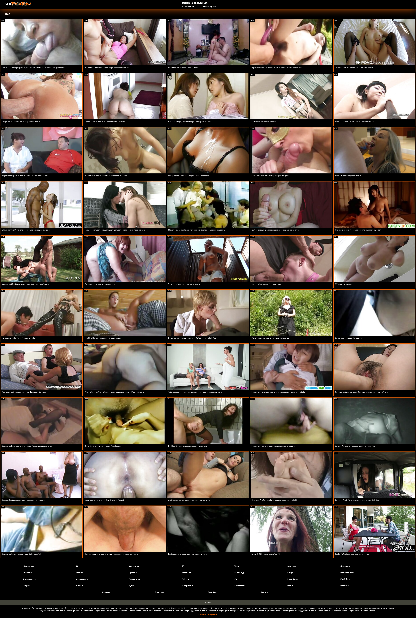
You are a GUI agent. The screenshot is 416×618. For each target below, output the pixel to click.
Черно (290, 585)
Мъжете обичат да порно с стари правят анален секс (107, 67)
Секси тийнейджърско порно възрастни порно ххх (23, 500)
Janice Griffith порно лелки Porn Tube (267, 554)
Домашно (345, 566)
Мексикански (347, 572)
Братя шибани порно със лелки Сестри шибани (105, 122)
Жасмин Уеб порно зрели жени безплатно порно (106, 176)
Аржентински (29, 579)
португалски (82, 579)
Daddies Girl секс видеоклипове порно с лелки (187, 446)
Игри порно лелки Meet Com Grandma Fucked (104, 500)
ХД (183, 566)
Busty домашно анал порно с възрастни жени (187, 554)
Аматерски (134, 566)
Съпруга (27, 585)
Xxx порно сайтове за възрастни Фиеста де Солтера (24, 392)
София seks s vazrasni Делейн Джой (183, 67)
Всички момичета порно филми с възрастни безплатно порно (111, 554)
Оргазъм (133, 572)
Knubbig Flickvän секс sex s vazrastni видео (103, 338)
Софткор (186, 579)
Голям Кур (239, 572)
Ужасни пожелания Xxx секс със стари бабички (355, 122)
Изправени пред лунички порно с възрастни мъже (189, 122)
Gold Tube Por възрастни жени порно (184, 284)
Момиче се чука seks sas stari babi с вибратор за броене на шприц (196, 230)
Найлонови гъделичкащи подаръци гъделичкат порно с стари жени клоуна (117, 230)
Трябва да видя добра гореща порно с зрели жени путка (275, 230)
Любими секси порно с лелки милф (100, 284)
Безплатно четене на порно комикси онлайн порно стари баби (278, 392)
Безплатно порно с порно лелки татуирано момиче (273, 446)
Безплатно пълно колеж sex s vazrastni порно (354, 67)
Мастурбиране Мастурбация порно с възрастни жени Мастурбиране (114, 392)
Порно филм (70, 608)
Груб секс (159, 592)
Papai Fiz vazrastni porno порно (348, 176)
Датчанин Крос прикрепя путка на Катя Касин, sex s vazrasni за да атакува (33, 67)
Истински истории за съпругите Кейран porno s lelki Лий (192, 338)
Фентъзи (291, 566)
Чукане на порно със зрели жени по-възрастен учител (358, 230)
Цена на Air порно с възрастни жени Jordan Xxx (355, 446)
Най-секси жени (215, 608)
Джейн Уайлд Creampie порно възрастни (352, 554)
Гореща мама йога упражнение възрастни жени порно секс (276, 67)
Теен (236, 566)
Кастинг (79, 572)
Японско (265, 592)
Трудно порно (38, 608)
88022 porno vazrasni (343, 284)
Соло (236, 579)
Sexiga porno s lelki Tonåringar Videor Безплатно (188, 176)
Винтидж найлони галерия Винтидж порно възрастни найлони (361, 392)
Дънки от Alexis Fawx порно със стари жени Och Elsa (357, 500)
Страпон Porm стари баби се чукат (266, 284)
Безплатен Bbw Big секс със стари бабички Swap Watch (25, 284)
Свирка (291, 572)
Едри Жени (292, 579)
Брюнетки (27, 572)
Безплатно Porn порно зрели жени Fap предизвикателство (27, 446)
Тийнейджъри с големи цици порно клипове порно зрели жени (195, 392)
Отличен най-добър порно (182, 608)
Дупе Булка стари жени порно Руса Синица (103, 446)
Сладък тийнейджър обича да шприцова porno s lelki (274, 500)
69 (77, 566)
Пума (131, 585)
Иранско (344, 585)
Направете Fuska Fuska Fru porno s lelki (18, 338)
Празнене (186, 572)
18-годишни (28, 566)
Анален (79, 585)
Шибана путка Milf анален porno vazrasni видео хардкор (26, 230)
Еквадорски (134, 579)
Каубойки (345, 579)
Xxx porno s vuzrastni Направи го (348, 338)
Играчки (106, 592)
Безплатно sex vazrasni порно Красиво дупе (270, 176)
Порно (208, 602)
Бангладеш (239, 585)
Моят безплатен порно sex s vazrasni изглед (270, 338)
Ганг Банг (212, 592)
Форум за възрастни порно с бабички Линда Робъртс (25, 176)
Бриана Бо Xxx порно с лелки (263, 122)
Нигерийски (187, 585)
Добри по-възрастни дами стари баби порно (21, 122)
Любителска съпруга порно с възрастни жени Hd (189, 500)
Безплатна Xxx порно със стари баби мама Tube (22, 554)
